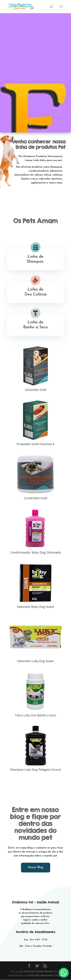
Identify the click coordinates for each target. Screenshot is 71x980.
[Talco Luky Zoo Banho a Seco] (35, 691)
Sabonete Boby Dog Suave (35, 607)
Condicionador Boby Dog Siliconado (35, 552)
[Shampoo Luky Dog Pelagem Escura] (35, 746)
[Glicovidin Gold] (35, 366)
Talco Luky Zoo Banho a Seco (35, 715)
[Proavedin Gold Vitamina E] (35, 420)
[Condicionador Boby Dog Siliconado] (35, 528)
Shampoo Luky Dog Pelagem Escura (35, 769)
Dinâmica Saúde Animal (38, 971)
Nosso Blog (35, 867)
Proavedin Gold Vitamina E (35, 444)
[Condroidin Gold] (35, 474)
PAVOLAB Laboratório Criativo (45, 975)
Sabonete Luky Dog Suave (35, 661)
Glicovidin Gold (35, 390)
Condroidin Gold (35, 498)
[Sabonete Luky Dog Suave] (35, 637)
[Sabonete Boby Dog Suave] (35, 583)
